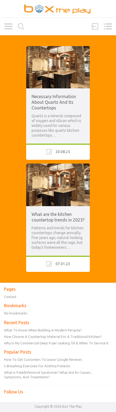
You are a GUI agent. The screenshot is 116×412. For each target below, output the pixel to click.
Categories (8, 26)
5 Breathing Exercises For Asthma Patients (37, 366)
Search (21, 26)
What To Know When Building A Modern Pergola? (43, 330)
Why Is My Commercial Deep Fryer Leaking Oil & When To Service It (56, 343)
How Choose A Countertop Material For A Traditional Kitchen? (53, 336)
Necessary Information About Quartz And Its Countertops (54, 102)
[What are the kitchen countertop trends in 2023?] (58, 166)
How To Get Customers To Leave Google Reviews (43, 359)
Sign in (94, 26)
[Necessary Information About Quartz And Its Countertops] (58, 48)
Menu (108, 26)
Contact (10, 297)
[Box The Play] (58, 9)
